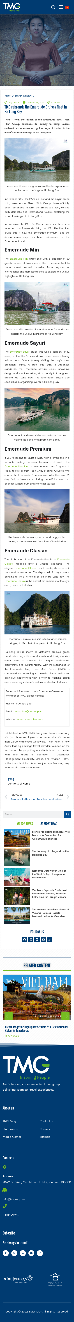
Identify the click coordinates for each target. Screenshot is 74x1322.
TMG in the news (23, 95)
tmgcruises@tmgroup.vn (28, 711)
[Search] (67, 814)
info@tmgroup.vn (14, 1199)
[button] (8, 1016)
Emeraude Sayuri (20, 351)
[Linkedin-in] (23, 1253)
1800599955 (11, 1215)
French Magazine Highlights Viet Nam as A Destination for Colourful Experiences (51, 835)
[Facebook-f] (6, 1253)
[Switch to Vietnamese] (67, 7)
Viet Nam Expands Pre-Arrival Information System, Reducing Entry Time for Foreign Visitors (49, 893)
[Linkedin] (37, 939)
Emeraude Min (19, 258)
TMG (11, 779)
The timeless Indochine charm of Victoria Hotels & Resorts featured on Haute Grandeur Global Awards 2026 (50, 914)
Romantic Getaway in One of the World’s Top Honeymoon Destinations (49, 874)
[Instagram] (30, 939)
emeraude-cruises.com (30, 719)
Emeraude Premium (16, 466)
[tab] (24, 823)
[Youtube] (43, 939)
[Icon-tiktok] (49, 939)
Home (7, 95)
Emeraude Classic (25, 568)
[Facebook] (24, 939)
